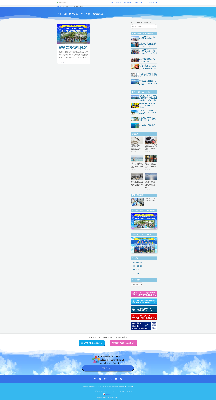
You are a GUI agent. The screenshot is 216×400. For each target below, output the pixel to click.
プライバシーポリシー (86, 391)
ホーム (59, 6)
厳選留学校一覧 (137, 262)
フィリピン (136, 273)
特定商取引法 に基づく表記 (100, 391)
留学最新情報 (128, 2)
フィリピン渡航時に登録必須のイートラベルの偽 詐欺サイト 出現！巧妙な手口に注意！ (151, 184)
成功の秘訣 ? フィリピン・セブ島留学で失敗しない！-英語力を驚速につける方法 (147, 119)
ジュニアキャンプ (150, 2)
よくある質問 (130, 391)
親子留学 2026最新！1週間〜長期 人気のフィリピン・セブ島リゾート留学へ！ (73, 48)
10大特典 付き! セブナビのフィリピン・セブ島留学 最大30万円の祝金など (148, 105)
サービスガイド (113, 391)
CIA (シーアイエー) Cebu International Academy (150, 200)
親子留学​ (137, 2)
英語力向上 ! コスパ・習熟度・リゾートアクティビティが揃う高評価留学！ (148, 112)
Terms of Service (125, 386)
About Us (75, 391)
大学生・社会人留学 (115, 2)
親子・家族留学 (137, 266)
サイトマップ (140, 391)
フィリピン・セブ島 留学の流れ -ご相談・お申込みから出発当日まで (148, 75)
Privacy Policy (115, 386)
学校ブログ (136, 269)
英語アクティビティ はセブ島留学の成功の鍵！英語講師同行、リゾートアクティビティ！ (148, 44)
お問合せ (122, 391)
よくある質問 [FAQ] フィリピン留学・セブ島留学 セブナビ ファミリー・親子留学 (148, 60)
